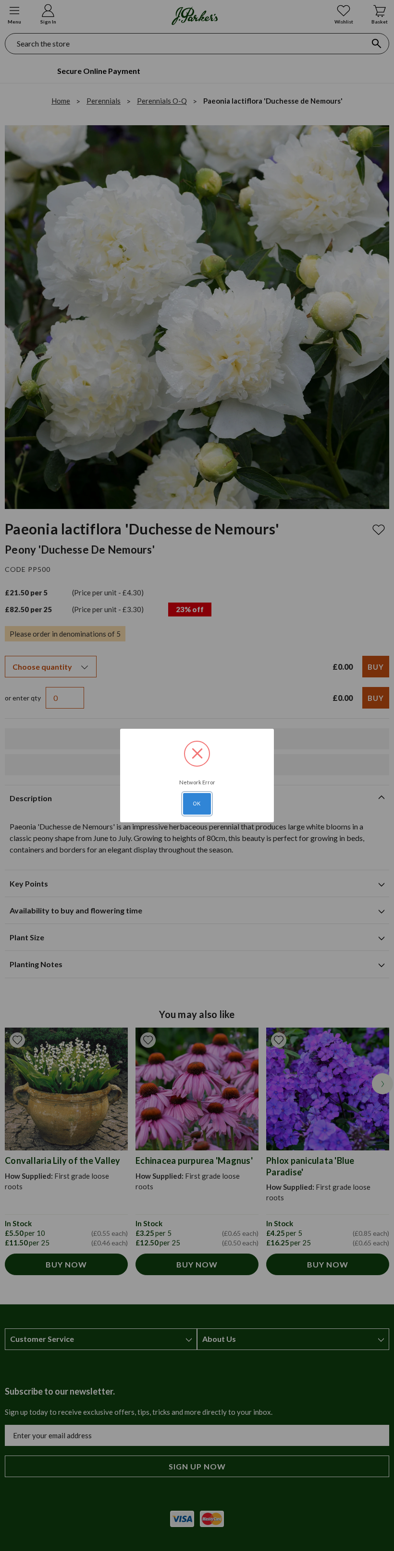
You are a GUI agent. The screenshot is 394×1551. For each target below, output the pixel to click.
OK (197, 803)
